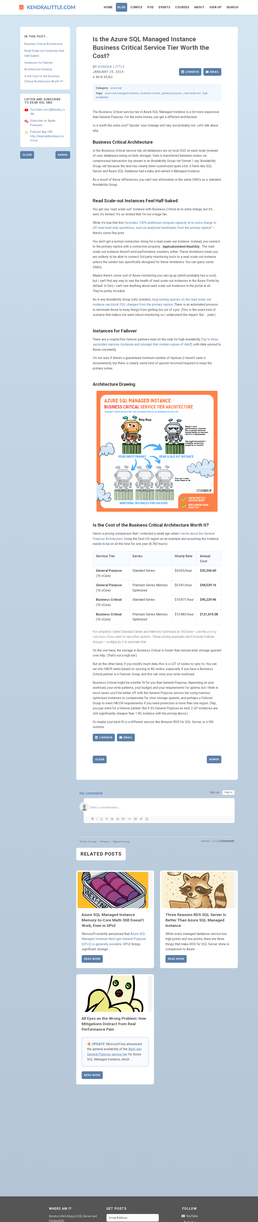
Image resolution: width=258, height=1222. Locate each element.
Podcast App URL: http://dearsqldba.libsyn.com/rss (47, 136)
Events (164, 7)
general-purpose (172, 93)
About (199, 7)
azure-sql (116, 87)
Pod (150, 7)
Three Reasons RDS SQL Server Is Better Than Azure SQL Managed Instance (195, 920)
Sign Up (215, 7)
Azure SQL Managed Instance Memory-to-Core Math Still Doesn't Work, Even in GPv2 (113, 920)
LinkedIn (192, 71)
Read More (92, 958)
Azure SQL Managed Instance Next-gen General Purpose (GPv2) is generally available (114, 939)
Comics (136, 7)
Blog (122, 7)
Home (108, 7)
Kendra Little (111, 67)
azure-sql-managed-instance (122, 93)
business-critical (150, 93)
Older (27, 154)
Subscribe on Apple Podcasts (42, 123)
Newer (63, 154)
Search (232, 7)
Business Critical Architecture (43, 44)
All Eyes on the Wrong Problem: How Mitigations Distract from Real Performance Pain (114, 1024)
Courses (182, 7)
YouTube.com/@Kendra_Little (47, 112)
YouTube (191, 1216)
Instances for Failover (38, 62)
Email (214, 71)
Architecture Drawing (38, 69)
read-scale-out (192, 93)
